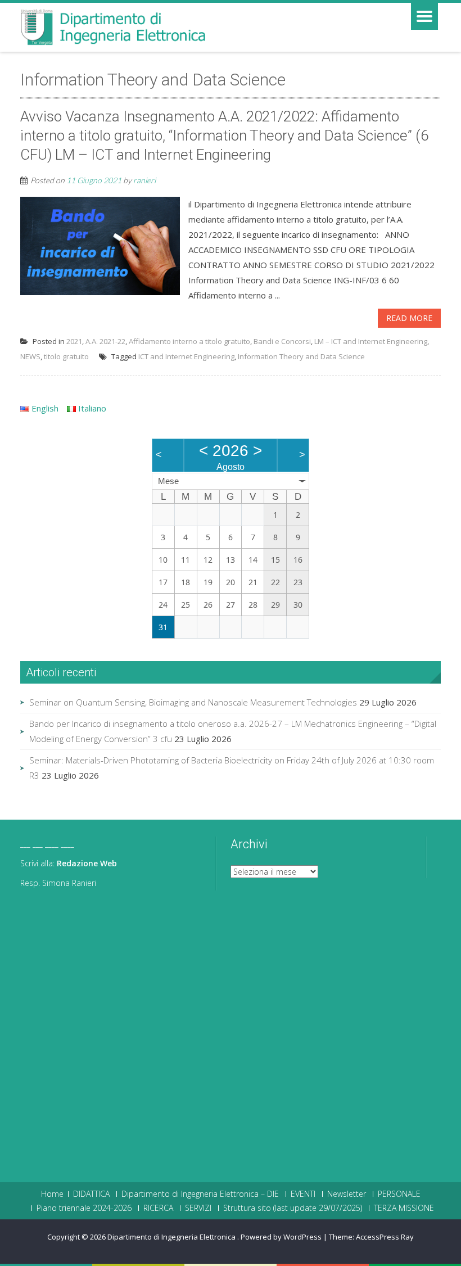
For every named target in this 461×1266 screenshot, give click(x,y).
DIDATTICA (91, 1194)
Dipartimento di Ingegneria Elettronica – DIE (200, 1194)
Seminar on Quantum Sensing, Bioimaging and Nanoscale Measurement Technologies (193, 702)
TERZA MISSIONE (404, 1208)
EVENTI (303, 1194)
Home (52, 1194)
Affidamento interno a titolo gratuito (189, 341)
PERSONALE (399, 1194)
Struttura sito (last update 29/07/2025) (292, 1208)
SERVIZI (198, 1208)
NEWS (30, 356)
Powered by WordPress (281, 1237)
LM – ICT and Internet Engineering (370, 341)
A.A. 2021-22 (105, 341)
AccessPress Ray (385, 1237)
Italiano (91, 408)
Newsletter (346, 1194)
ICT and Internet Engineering (186, 356)
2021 (74, 341)
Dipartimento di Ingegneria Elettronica (172, 1237)
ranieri (144, 180)
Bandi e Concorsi (282, 341)
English (43, 408)
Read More (409, 318)
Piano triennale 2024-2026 (84, 1208)
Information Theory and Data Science (301, 356)
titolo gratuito (66, 356)
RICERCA (158, 1208)
